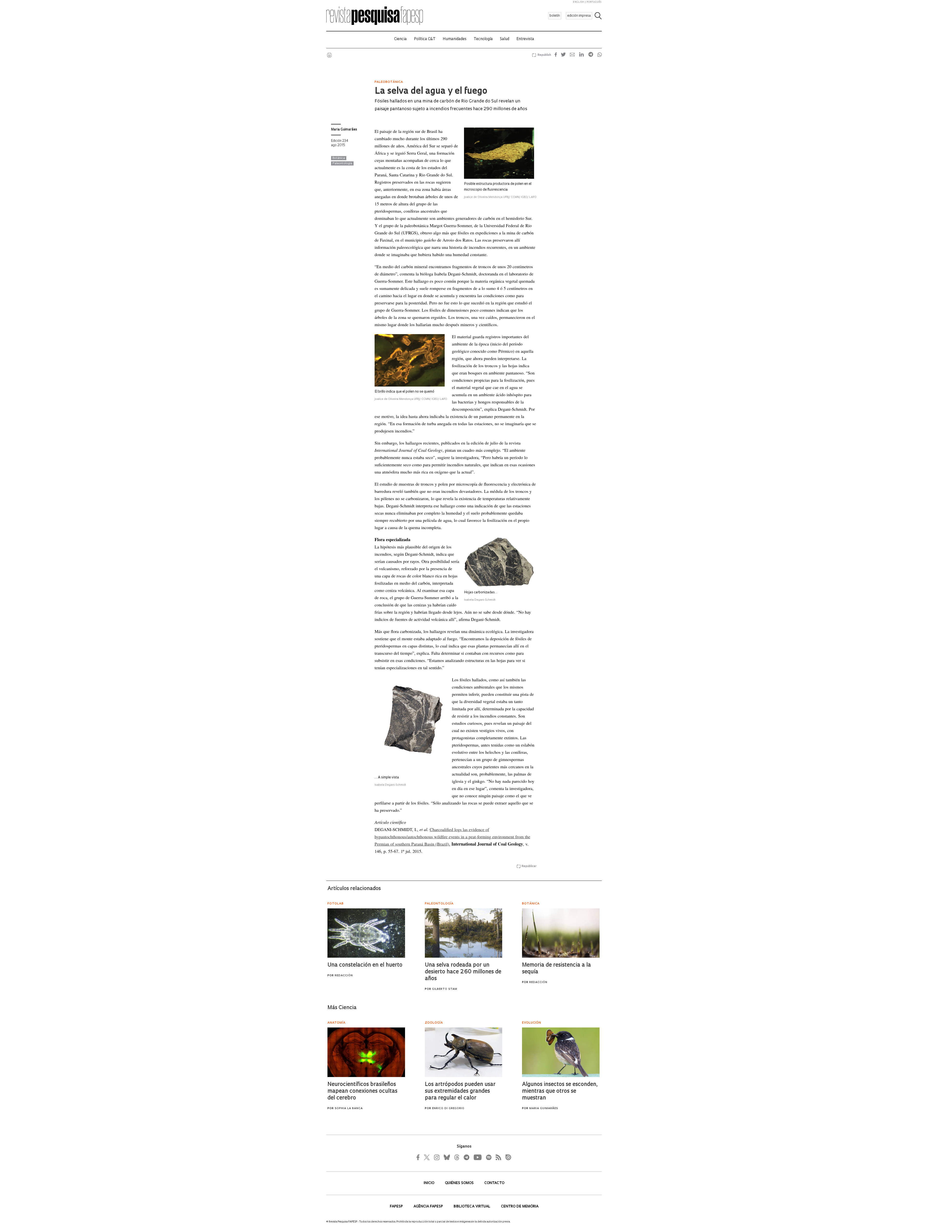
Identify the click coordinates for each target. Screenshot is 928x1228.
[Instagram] (436, 1157)
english (578, 2)
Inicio (429, 1183)
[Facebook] (419, 1157)
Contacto (494, 1183)
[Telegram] (466, 1157)
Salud (504, 39)
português (594, 2)
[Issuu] (506, 1157)
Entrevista (525, 39)
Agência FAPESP (428, 1206)
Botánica (339, 158)
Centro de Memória (519, 1206)
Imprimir (329, 55)
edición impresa (579, 16)
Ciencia (400, 39)
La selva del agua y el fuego (431, 91)
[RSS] (497, 1157)
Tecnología (483, 39)
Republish (544, 55)
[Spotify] (488, 1157)
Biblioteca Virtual (472, 1206)
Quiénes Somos (460, 1183)
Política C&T (424, 39)
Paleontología (342, 163)
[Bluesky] (446, 1157)
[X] (427, 1157)
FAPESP (397, 1206)
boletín (555, 16)
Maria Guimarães (344, 129)
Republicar (529, 866)
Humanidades (454, 39)
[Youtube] (477, 1157)
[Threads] (456, 1157)
